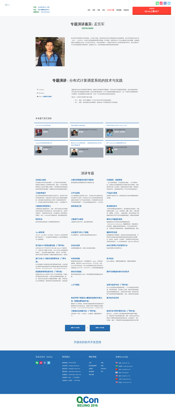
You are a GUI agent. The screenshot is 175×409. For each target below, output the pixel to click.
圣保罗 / (125, 366)
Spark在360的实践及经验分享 (43, 143)
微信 (157, 3)
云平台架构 (75, 193)
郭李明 (45, 132)
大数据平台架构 (47, 96)
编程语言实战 (112, 232)
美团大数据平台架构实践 (78, 125)
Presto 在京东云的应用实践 (42, 125)
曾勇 (115, 149)
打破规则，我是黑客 (114, 180)
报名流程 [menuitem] (91, 374)
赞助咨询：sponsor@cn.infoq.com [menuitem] (71, 371)
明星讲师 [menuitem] (126, 10)
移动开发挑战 (76, 272)
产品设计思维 (112, 193)
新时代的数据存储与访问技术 (118, 272)
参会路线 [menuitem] (91, 371)
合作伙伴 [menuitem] (103, 368)
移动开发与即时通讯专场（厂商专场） (121, 311)
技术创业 (110, 258)
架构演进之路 (76, 206)
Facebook (165, 3)
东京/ (124, 372)
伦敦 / (124, 363)
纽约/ (124, 376)
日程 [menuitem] (103, 10)
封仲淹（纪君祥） (120, 132)
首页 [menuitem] (89, 10)
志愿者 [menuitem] (91, 368)
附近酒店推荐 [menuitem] (93, 365)
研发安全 (39, 219)
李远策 (45, 149)
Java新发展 (40, 232)
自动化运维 (75, 245)
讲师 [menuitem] (94, 10)
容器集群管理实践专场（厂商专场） (49, 272)
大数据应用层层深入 (43, 206)
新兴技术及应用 (113, 298)
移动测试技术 (112, 206)
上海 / (125, 379)
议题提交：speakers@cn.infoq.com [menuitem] (71, 374)
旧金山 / (125, 382)
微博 (161, 3)
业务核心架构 (41, 180)
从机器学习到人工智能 (79, 232)
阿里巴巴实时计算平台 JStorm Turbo (116, 125)
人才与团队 (75, 285)
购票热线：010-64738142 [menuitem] (69, 362)
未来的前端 (75, 258)
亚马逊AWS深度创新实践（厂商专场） (50, 245)
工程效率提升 (41, 193)
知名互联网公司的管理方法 (117, 245)
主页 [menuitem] (90, 362)
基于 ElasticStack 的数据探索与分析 (116, 143)
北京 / (124, 369)
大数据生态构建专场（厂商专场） (84, 311)
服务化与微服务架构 (114, 219)
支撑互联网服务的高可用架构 (82, 180)
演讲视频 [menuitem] (118, 10)
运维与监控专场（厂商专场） (118, 285)
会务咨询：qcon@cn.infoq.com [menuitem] (70, 365)
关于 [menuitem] (102, 371)
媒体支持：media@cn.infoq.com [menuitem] (71, 368)
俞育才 (81, 151)
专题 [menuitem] (98, 10)
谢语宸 (81, 132)
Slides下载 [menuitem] (110, 10)
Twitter (169, 3)
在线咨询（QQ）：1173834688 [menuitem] (70, 377)
